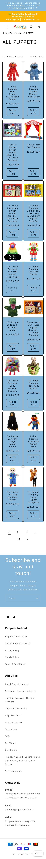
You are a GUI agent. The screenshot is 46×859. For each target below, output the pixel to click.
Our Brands (11, 749)
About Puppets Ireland (16, 684)
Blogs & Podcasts (13, 715)
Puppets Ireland (26, 854)
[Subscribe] (37, 598)
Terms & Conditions (15, 664)
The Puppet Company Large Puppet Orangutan (33, 497)
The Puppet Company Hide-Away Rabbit (33, 384)
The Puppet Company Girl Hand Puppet (33, 270)
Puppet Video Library (16, 708)
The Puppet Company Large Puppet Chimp (13, 441)
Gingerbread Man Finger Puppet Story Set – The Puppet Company (33, 328)
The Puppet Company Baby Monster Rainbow (13, 385)
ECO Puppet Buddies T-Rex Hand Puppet (12, 326)
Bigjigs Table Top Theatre (33, 146)
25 (19, 539)
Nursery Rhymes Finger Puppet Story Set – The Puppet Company (13, 152)
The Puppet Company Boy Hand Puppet (13, 496)
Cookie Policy (12, 657)
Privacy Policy (12, 650)
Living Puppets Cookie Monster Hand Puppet (33, 91)
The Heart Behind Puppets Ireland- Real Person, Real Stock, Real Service (23, 760)
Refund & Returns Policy (17, 643)
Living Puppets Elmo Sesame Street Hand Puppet (12, 92)
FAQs (7, 736)
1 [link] (9, 532)
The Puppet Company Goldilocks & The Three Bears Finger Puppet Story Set (33, 213)
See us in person (13, 722)
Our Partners (11, 729)
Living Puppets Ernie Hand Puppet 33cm (33, 441)
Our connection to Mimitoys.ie (20, 691)
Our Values (10, 743)
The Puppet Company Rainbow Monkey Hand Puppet (12, 271)
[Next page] (27, 539)
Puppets (13, 33)
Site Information (13, 771)
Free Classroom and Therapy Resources (19, 699)
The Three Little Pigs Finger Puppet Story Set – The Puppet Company (13, 213)
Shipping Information (16, 636)
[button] (6, 26)
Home (5, 33)
